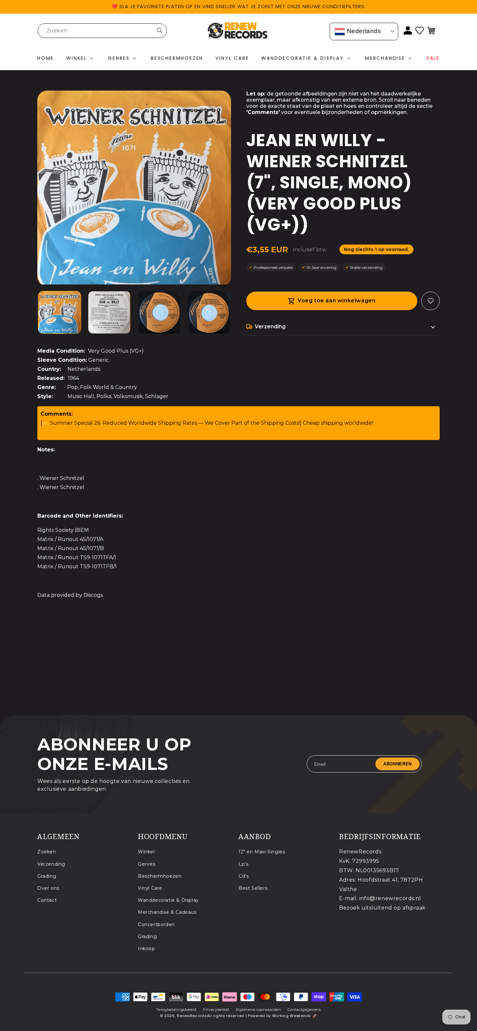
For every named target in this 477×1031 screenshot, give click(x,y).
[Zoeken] (160, 30)
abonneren (397, 763)
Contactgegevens (304, 1009)
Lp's (243, 864)
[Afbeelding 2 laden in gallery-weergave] (109, 312)
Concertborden (156, 924)
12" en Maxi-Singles (261, 852)
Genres (146, 864)
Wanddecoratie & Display (168, 900)
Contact (47, 900)
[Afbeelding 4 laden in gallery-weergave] (209, 312)
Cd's (243, 876)
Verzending (51, 864)
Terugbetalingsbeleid (176, 1009)
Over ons (48, 888)
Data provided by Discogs (70, 595)
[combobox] (102, 30)
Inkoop (146, 948)
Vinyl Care (150, 888)
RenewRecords (192, 1016)
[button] (81, 58)
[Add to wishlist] (430, 301)
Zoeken (46, 852)
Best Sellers (252, 888)
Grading (46, 876)
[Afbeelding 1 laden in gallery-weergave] (59, 312)
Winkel (146, 852)
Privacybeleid (216, 1009)
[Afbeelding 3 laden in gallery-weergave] (159, 312)
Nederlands (363, 31)
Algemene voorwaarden (258, 1009)
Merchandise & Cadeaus (167, 912)
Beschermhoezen (159, 876)
